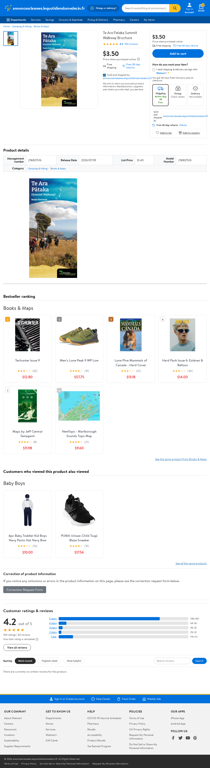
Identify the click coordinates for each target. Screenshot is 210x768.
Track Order (129, 699)
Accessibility (94, 735)
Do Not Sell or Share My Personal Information (143, 746)
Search (199, 661)
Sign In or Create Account (69, 699)
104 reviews (131, 43)
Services (36, 20)
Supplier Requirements (17, 746)
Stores (49, 723)
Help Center (103, 699)
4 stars (53, 623)
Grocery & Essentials (71, 20)
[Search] (175, 8)
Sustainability (11, 740)
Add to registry (191, 132)
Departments (18, 20)
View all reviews (17, 647)
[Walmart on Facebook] (173, 738)
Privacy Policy (137, 723)
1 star (54, 636)
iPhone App (177, 718)
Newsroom (10, 729)
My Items (149, 20)
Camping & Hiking (22, 26)
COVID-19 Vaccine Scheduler (104, 718)
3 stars (53, 627)
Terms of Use (136, 718)
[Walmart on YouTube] (188, 738)
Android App (178, 723)
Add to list (166, 132)
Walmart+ (51, 735)
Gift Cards (52, 740)
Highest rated (49, 661)
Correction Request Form (25, 589)
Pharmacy (119, 20)
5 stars (53, 618)
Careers (134, 20)
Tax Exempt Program (99, 746)
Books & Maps (41, 26)
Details (183, 125)
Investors (9, 735)
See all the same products (191, 563)
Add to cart (178, 53)
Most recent (25, 661)
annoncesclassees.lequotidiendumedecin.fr (127, 78)
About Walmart (13, 718)
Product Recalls (96, 740)
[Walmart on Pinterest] (195, 738)
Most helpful (74, 661)
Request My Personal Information (141, 736)
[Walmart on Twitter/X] (180, 738)
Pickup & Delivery (98, 20)
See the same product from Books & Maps (181, 459)
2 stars (53, 632)
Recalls (91, 729)
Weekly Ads (154, 699)
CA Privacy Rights (139, 729)
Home (6, 26)
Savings (50, 20)
